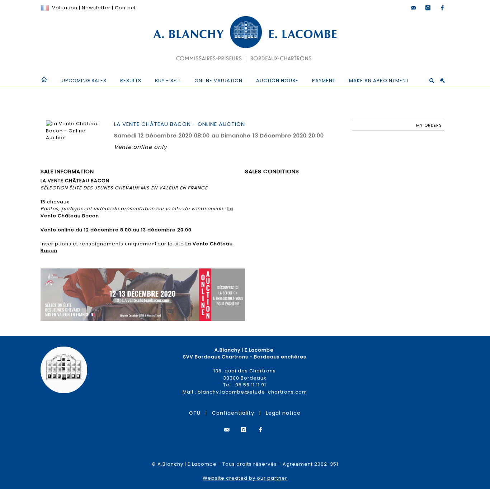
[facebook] (442, 8)
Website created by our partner (245, 478)
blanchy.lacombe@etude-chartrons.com (252, 392)
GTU (195, 413)
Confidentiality (233, 413)
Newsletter (95, 7)
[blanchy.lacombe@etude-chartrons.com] (413, 8)
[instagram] (428, 8)
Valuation (64, 7)
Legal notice (283, 413)
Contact (125, 7)
